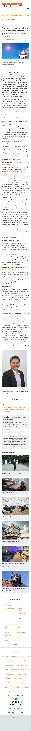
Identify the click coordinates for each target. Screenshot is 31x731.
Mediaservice (6, 683)
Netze (6, 630)
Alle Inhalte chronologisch (12, 661)
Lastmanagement (9, 635)
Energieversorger (21, 624)
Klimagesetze (6, 409)
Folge (27, 407)
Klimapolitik (24, 409)
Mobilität (7, 627)
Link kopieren (18, 399)
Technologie (14, 15)
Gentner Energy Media (11, 674)
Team (26, 678)
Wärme (6, 640)
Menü (28, 8)
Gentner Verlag (23, 674)
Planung (21, 605)
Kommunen (19, 627)
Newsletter (7, 687)
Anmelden (24, 661)
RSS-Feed (25, 687)
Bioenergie (21, 621)
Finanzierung (8, 610)
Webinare (22, 15)
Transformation (9, 624)
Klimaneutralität (15, 409)
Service (15, 644)
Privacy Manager (17, 687)
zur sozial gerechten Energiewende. (17, 310)
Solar (20, 618)
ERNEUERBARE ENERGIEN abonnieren (19, 669)
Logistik (21, 608)
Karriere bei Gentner (18, 678)
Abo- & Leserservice (16, 652)
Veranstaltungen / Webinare (16, 692)
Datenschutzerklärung (10, 446)
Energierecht (8, 605)
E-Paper (6, 669)
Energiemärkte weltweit (18, 407)
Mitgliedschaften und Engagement (20, 683)
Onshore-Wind (22, 613)
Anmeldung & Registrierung (12, 665)
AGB (29, 656)
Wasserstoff (7, 637)
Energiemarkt (5, 15)
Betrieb (21, 610)
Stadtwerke (19, 630)
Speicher (7, 632)
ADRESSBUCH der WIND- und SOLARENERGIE (14, 656)
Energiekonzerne (21, 632)
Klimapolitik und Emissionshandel (20, 118)
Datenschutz (24, 665)
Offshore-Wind (22, 615)
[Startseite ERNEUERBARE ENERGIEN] (12, 5)
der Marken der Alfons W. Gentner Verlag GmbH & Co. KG (14, 439)
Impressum (7, 678)
